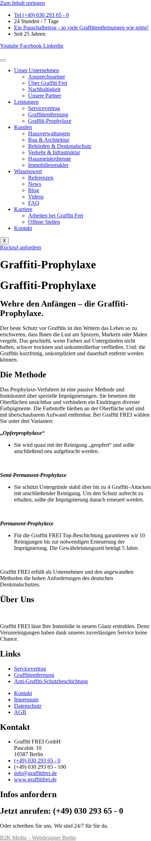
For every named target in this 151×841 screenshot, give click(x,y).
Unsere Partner (44, 96)
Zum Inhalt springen (22, 3)
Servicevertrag (44, 108)
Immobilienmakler (48, 165)
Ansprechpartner (46, 77)
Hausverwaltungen (49, 133)
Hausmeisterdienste (49, 159)
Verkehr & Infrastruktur (54, 152)
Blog (33, 190)
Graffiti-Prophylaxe (49, 121)
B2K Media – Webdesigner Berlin (38, 838)
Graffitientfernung (48, 114)
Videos (36, 197)
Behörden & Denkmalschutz (59, 146)
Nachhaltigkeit (44, 89)
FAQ (33, 203)
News (34, 184)
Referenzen (40, 178)
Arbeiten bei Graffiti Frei (55, 215)
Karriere (23, 209)
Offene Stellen (44, 222)
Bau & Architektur (48, 140)
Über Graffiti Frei (47, 83)
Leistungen (26, 102)
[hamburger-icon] (3, 60)
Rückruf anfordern (20, 247)
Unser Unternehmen (36, 70)
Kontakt (23, 228)
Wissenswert (28, 171)
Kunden (23, 127)
